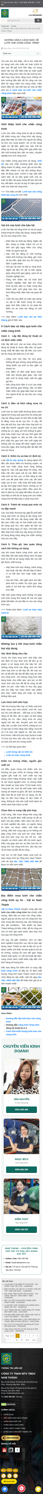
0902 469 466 (23, 1258)
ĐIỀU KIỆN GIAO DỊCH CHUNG (16, 1418)
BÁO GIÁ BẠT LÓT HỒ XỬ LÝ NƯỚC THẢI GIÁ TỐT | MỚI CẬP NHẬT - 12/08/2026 (22, 1290)
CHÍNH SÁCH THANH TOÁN (14, 1428)
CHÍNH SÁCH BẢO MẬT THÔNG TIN (18, 1432)
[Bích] (3, 1475)
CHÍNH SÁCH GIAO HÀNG (14, 1425)
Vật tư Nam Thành (10, 909)
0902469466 (37, 15)
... (12, 1340)
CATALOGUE (9, 1414)
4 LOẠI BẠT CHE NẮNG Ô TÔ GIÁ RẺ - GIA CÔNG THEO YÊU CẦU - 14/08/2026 (21, 1285)
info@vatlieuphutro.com (20, 1263)
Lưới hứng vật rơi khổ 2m (19, 752)
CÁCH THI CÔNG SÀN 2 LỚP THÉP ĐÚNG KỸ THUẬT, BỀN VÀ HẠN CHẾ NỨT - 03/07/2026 (22, 1320)
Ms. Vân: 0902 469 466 (26, 861)
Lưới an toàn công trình (18, 755)
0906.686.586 (21, 1169)
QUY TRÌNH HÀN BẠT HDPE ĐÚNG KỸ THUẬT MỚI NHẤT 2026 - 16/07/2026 (22, 1311)
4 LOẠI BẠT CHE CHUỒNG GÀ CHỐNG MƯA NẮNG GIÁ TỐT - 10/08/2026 (21, 1306)
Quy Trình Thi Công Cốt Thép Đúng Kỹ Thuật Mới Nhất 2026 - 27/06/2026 (21, 1325)
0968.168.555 (21, 1229)
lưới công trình (9, 971)
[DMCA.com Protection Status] (8, 1404)
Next (27, 1340)
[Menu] (3, 20)
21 (17, 1340)
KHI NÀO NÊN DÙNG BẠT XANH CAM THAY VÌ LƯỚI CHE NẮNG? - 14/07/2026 (22, 1316)
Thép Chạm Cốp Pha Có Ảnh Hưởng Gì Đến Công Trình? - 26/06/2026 (21, 1330)
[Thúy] (9, 1475)
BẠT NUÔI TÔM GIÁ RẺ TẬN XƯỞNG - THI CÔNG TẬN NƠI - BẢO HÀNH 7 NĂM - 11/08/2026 (21, 1296)
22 (22, 1340)
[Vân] (15, 1475)
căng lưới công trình (28, 1025)
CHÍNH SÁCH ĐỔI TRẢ (12, 1421)
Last (33, 1340)
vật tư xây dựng (14, 460)
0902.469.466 (21, 1109)
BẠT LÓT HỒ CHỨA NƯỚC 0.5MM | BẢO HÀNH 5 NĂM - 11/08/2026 (20, 1301)
